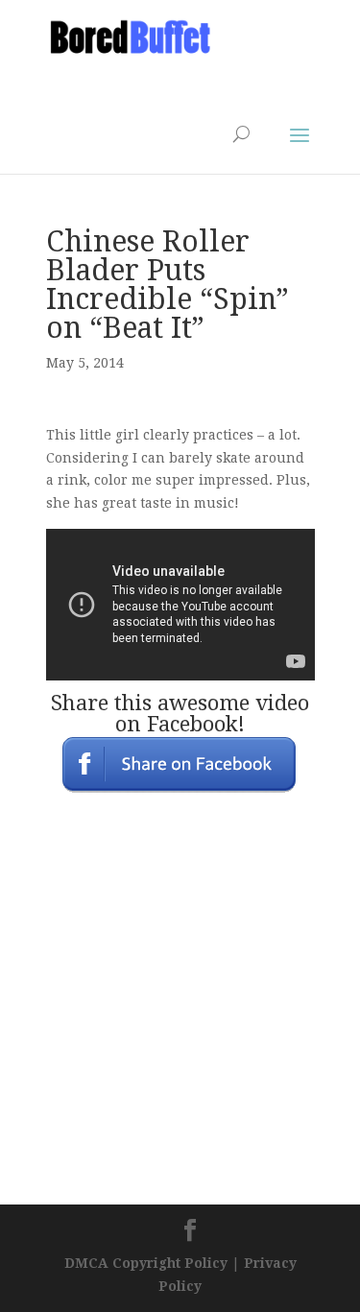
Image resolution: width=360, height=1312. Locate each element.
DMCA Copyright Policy (146, 1263)
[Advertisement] (199, 83)
